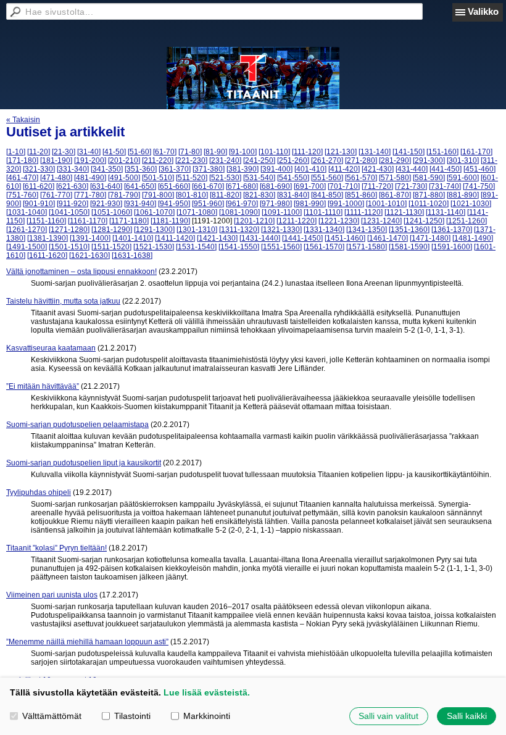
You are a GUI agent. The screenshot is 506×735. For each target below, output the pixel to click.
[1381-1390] (47, 238)
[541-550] (293, 177)
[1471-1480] (430, 238)
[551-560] (327, 177)
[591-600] (463, 177)
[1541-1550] (238, 247)
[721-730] (411, 186)
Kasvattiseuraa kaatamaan (51, 348)
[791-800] (158, 195)
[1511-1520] (111, 247)
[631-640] (106, 186)
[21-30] (63, 151)
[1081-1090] (239, 212)
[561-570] (361, 177)
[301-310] (463, 160)
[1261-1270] (26, 229)
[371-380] (209, 169)
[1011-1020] (429, 203)
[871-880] (429, 195)
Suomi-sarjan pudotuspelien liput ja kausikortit (83, 463)
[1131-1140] (445, 212)
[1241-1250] (424, 221)
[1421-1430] (217, 238)
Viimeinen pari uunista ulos (51, 595)
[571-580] (395, 177)
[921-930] (106, 203)
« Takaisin (23, 119)
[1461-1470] (387, 238)
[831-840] (293, 195)
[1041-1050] (69, 212)
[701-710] (344, 186)
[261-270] (327, 160)
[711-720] (377, 186)
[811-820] (225, 195)
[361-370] (175, 169)
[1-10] (15, 151)
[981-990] (310, 203)
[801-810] (192, 195)
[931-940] (140, 203)
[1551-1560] (281, 247)
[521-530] (225, 177)
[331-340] (73, 169)
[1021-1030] (470, 203)
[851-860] (361, 195)
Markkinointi (206, 716)
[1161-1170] (87, 221)
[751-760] (22, 195)
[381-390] (242, 169)
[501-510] (158, 177)
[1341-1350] (366, 229)
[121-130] (341, 151)
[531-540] (259, 177)
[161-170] (476, 151)
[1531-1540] (196, 247)
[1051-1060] (111, 212)
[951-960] (208, 203)
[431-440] (412, 169)
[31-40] (89, 151)
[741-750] (479, 186)
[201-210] (124, 160)
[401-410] (310, 169)
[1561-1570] (324, 247)
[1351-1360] (409, 229)
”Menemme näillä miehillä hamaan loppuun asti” (87, 641)
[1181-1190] (170, 221)
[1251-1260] (466, 221)
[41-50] (114, 151)
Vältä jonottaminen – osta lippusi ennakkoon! (81, 271)
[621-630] (72, 186)
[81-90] (215, 151)
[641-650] (140, 186)
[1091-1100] (282, 212)
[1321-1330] (281, 229)
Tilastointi (132, 716)
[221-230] (191, 160)
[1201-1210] (254, 221)
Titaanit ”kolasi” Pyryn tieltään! (56, 548)
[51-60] (139, 151)
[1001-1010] (386, 203)
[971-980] (276, 203)
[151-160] (442, 151)
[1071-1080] (196, 212)
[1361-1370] (451, 229)
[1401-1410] (132, 238)
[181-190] (56, 160)
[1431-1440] (259, 238)
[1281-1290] (111, 229)
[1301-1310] (196, 229)
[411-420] (344, 169)
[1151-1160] (46, 221)
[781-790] (124, 195)
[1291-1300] (154, 229)
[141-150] (408, 151)
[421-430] (378, 169)
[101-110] (274, 151)
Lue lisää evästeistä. (207, 692)
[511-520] (191, 177)
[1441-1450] (302, 238)
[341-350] (107, 169)
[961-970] (242, 203)
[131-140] (375, 151)
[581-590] (429, 177)
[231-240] (225, 160)
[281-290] (395, 160)
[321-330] (39, 169)
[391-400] (276, 169)
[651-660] (174, 186)
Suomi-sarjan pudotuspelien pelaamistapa (77, 424)
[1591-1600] (451, 247)
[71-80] (190, 151)
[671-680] (242, 186)
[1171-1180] (129, 221)
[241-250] (259, 160)
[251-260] (293, 160)
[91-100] (243, 151)
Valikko (483, 11)
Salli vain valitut (388, 716)
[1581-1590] (409, 247)
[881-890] (463, 195)
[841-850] (327, 195)
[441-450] (445, 169)
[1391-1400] (90, 238)
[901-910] (39, 203)
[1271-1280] (69, 229)
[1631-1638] (132, 255)
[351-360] (141, 169)
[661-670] (208, 186)
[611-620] (38, 186)
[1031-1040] (26, 212)
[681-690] (276, 186)
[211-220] (157, 160)
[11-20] (38, 151)
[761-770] (56, 195)
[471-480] (56, 177)
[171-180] (22, 160)
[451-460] (479, 169)
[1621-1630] (89, 255)
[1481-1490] (472, 238)
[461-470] (22, 177)
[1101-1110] (323, 212)
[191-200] (90, 160)
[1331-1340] (324, 229)
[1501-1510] (69, 247)
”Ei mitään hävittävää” (42, 386)
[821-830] (259, 195)
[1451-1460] (345, 238)
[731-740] (445, 186)
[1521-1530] (153, 247)
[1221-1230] (338, 221)
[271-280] (361, 160)
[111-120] (307, 151)
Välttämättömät (51, 716)
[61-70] (164, 151)
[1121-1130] (404, 212)
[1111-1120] (363, 212)
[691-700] (310, 186)
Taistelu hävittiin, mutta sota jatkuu (63, 301)
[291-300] (429, 160)
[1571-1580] (366, 247)
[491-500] (124, 177)
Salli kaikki (467, 716)
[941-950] (174, 203)
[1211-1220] (296, 221)
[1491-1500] (26, 247)
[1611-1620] (47, 255)
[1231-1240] (381, 221)
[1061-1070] (154, 212)
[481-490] (90, 177)
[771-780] (90, 195)
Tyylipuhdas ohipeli (38, 492)
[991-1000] (346, 203)
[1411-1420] (175, 238)
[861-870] (395, 195)
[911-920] (72, 203)
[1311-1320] (239, 229)
